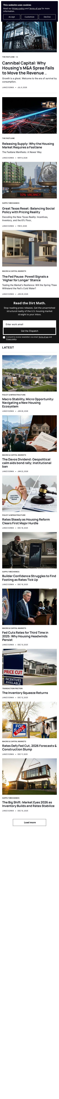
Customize (29, 17)
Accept (12, 17)
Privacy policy (18, 8)
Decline (47, 17)
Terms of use (35, 8)
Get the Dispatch (29, 331)
